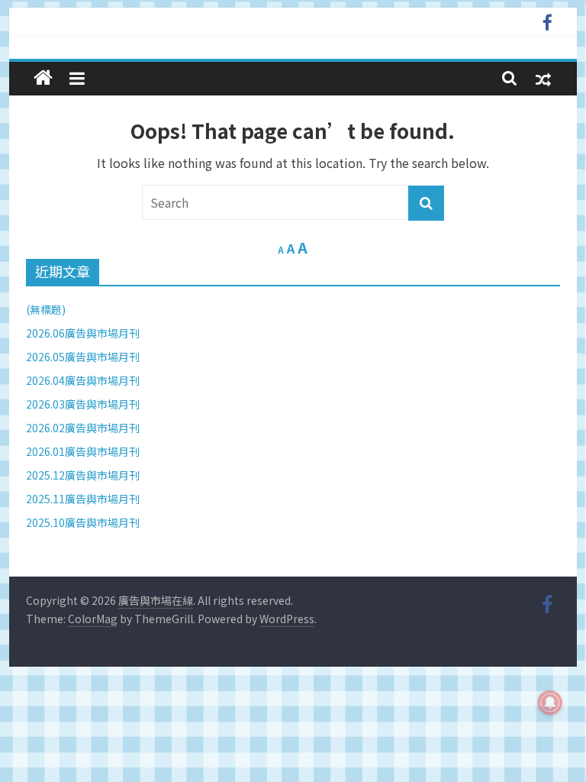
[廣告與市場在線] (43, 78)
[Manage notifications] (550, 702)
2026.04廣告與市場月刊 (83, 380)
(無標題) (46, 309)
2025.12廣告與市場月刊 (83, 475)
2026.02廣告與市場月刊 (83, 427)
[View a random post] (543, 78)
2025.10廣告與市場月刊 (83, 522)
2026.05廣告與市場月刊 (83, 356)
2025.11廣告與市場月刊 (83, 498)
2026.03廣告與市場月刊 (83, 404)
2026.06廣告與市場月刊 (83, 333)
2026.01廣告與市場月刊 (83, 451)
